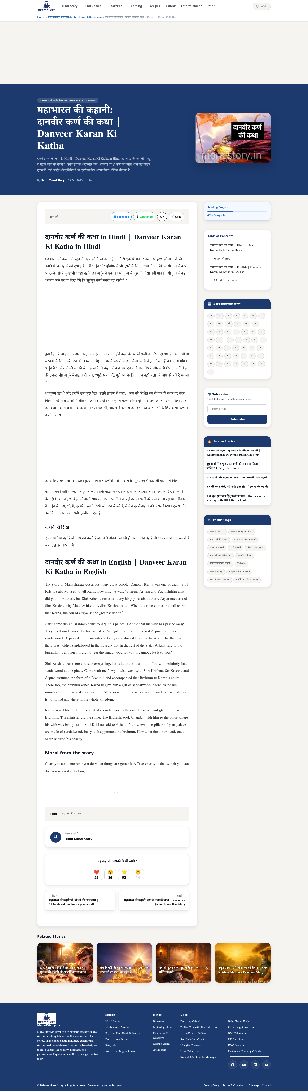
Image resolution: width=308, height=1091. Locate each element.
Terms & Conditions (234, 1085)
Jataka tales (159, 1050)
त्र (253, 364)
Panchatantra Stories (116, 1040)
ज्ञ (211, 372)
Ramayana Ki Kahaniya (160, 1036)
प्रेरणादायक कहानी (256, 548)
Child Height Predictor (241, 1028)
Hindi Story (69, 6)
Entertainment (191, 6)
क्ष (244, 364)
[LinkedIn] (255, 1064)
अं (237, 324)
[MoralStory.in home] (46, 6)
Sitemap (254, 1085)
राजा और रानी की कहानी (220, 556)
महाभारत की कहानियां (72, 814)
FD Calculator (236, 1046)
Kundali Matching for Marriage (198, 1058)
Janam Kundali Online (193, 1034)
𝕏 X (162, 217)
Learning (135, 6)
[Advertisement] (154, 53)
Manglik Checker (190, 1046)
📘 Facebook (121, 217)
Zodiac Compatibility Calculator (199, 1028)
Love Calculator (189, 1052)
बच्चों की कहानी (217, 548)
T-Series (241, 564)
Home (41, 17)
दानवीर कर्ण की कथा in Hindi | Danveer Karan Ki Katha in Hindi (234, 248)
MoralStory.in (217, 532)
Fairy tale (110, 1046)
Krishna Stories (161, 1044)
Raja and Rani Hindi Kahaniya (122, 1034)
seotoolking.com (113, 1085)
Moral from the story (227, 281)
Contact (266, 1085)
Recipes (154, 6)
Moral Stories (113, 1022)
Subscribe (237, 419)
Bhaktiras (115, 6)
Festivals (170, 6)
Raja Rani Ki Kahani (239, 572)
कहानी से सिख (222, 259)
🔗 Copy (176, 217)
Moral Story (216, 572)
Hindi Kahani (244, 556)
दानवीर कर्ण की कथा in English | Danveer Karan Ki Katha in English (235, 270)
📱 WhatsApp (144, 217)
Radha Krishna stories (247, 580)
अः (246, 324)
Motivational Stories (117, 1028)
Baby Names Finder (239, 1022)
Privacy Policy (211, 1085)
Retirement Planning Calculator (246, 1052)
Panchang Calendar (191, 1022)
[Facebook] (232, 1064)
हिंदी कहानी (236, 548)
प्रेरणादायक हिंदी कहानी (220, 564)
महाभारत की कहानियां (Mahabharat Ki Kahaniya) (75, 17)
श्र (261, 364)
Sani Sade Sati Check (192, 1040)
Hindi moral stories (219, 580)
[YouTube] (243, 1064)
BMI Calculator (237, 1034)
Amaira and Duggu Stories (120, 1052)
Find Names (93, 6)
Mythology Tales (163, 1028)
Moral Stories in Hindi (245, 540)
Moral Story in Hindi (241, 532)
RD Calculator (236, 1040)
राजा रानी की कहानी (218, 540)
